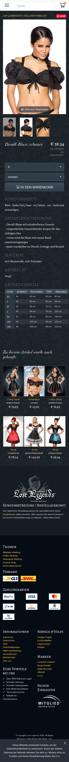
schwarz (34, 403)
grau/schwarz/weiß (34, 453)
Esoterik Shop (9, 562)
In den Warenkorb (36, 187)
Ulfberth (41, 672)
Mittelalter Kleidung (11, 552)
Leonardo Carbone (46, 662)
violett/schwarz (55, 403)
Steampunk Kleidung (12, 559)
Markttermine (9, 657)
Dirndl (13, 450)
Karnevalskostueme (12, 566)
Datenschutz (9, 640)
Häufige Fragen (44, 637)
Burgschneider (44, 665)
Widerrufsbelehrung (12, 650)
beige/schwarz (13, 403)
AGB (5, 644)
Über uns (7, 661)
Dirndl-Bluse (34, 399)
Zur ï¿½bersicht (12, 16)
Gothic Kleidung (10, 555)
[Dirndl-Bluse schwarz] (9, 127)
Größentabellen (44, 640)
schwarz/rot (13, 453)
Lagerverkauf (43, 644)
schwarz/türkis (55, 453)
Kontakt (40, 647)
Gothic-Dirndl (13, 399)
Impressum (8, 637)
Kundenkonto (9, 514)
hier (58, 756)
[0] (64, 6)
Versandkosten (10, 654)
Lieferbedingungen (11, 647)
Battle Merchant (44, 669)
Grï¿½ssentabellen (35, 16)
